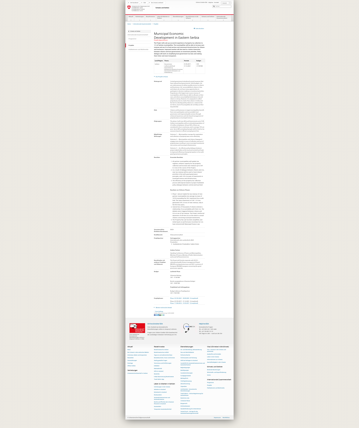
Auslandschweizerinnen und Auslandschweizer (162, 398)
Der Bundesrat (134, 2)
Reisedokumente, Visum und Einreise (164, 357)
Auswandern (157, 406)
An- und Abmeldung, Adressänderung (191, 349)
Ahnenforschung (185, 383)
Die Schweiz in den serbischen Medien (138, 352)
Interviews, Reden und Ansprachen (137, 355)
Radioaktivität (158, 368)
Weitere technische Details (163, 307)
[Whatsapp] (162, 315)
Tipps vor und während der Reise (163, 355)
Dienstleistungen (178, 16)
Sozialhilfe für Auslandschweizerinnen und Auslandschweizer (193, 364)
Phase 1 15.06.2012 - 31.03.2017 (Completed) (184, 303)
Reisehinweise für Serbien (161, 349)
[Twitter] (157, 315)
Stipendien (184, 386)
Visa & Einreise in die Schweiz (192, 17)
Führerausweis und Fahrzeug (189, 357)
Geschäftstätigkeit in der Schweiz (216, 362)
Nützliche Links (185, 398)
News (129, 349)
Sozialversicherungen (187, 373)
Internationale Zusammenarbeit (222, 17)
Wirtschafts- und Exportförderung (216, 372)
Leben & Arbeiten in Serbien (163, 17)
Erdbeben (156, 366)
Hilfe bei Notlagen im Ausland (189, 360)
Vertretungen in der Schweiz (162, 387)
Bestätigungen (185, 370)
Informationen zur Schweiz (215, 359)
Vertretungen (139, 16)
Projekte (209, 385)
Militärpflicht (184, 378)
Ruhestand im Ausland (160, 392)
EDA (145, 2)
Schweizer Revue (185, 400)
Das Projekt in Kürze (161, 76)
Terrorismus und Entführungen (162, 363)
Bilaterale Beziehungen (213, 369)
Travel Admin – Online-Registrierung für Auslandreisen (192, 394)
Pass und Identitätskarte (187, 352)
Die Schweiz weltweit (157, 2)
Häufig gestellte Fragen (160, 360)
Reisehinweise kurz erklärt (161, 352)
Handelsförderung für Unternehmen (191, 408)
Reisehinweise (150, 16)
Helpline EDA (204, 324)
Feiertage (130, 363)
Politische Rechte (185, 355)
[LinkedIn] (158, 315)
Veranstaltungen (132, 360)
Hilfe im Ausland (158, 371)
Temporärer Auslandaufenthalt (162, 409)
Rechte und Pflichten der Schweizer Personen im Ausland (164, 403)
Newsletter (130, 357)
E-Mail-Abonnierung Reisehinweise (164, 376)
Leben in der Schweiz (213, 357)
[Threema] (160, 315)
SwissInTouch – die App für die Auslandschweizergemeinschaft (189, 412)
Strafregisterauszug (186, 381)
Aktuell (131, 16)
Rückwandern (158, 395)
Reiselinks (156, 374)
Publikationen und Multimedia (215, 388)
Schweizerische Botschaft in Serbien (137, 373)
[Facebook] (155, 315)
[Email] (163, 315)
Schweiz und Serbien (208, 16)
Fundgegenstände (186, 375)
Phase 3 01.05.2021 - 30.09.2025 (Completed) (184, 298)
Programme (210, 382)
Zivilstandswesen (185, 406)
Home (129, 24)
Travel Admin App (159, 379)
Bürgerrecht (184, 403)
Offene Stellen (131, 366)
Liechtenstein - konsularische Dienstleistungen (189, 390)
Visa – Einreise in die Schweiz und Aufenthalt (216, 350)
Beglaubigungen (185, 367)
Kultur (209, 375)
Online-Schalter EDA (155, 324)
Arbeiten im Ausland (160, 389)
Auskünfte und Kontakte (214, 354)
